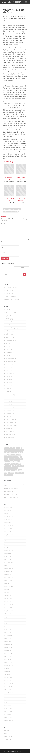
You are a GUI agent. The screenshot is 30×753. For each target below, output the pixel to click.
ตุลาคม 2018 (8, 705)
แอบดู (22, 472)
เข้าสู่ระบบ (6, 730)
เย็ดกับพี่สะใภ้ (9, 376)
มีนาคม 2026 (8, 522)
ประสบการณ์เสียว (9, 18)
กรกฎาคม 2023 (9, 598)
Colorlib (14, 751)
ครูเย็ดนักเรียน (9, 316)
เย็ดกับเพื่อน (8, 379)
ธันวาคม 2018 (8, 699)
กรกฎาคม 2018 (9, 714)
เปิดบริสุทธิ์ (17, 456)
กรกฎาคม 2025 (9, 547)
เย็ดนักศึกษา (6, 461)
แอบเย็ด (16, 211)
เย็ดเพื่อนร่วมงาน (7, 465)
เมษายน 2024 (8, 571)
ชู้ (21, 447)
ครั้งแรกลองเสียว (9, 313)
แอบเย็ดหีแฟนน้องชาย (9, 293)
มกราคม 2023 (8, 608)
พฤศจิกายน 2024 (9, 550)
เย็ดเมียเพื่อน (8, 410)
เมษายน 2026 (8, 519)
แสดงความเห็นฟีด (8, 736)
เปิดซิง (12, 456)
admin (15, 16)
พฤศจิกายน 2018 (9, 702)
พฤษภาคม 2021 (9, 641)
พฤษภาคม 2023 (9, 605)
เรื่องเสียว (20, 18)
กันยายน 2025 (8, 541)
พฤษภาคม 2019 (9, 684)
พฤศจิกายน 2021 (9, 623)
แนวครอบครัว (9, 434)
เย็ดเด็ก (15, 18)
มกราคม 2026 (8, 529)
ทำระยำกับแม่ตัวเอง (14, 494)
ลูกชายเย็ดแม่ (9, 349)
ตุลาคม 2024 (8, 553)
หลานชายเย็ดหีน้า (10, 361)
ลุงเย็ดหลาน (8, 346)
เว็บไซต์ (3, 252)
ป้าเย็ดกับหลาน (9, 331)
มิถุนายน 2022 (8, 614)
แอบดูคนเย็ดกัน (9, 437)
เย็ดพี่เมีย (8, 389)
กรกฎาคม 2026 (9, 510)
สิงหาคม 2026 (8, 507)
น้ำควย (20, 150)
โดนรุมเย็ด (11, 475)
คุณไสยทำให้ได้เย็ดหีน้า (14, 488)
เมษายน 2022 (8, 620)
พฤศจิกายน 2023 (9, 586)
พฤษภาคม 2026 (9, 516)
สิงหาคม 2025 (8, 544)
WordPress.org (7, 739)
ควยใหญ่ (7, 92)
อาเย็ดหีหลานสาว (10, 364)
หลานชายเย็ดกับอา (10, 358)
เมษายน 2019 (8, 687)
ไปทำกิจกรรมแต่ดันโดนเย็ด (10, 296)
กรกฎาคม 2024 (9, 562)
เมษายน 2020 (8, 668)
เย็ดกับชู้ (7, 367)
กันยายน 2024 (8, 556)
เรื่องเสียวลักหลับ (9, 422)
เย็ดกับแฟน (8, 382)
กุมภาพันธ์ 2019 (9, 693)
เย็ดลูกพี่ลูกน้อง (9, 395)
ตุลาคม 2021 (8, 626)
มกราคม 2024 (8, 580)
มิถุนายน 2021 (8, 638)
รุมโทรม (9, 452)
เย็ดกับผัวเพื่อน (9, 373)
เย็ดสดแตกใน (6, 211)
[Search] (24, 274)
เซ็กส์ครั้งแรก (6, 456)
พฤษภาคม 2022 (9, 617)
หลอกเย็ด (14, 209)
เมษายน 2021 (8, 644)
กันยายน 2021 (8, 629)
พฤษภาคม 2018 (9, 720)
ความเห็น (4, 223)
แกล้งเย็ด (20, 470)
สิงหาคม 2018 (8, 711)
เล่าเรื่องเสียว (9, 428)
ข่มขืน (5, 209)
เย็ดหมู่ (11, 463)
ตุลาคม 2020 (8, 650)
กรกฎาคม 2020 (9, 659)
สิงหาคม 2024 (8, 559)
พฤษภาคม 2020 (9, 665)
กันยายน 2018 (8, 708)
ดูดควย (6, 99)
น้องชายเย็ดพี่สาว (10, 322)
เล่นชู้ (16, 470)
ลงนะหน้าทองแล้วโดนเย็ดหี (10, 287)
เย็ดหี (21, 112)
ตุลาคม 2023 (8, 589)
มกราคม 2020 (8, 677)
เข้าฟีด (5, 733)
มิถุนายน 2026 (8, 513)
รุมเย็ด (7, 343)
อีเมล (2, 247)
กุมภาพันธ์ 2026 (9, 525)
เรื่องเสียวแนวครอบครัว (8, 470)
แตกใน (12, 211)
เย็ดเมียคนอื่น (15, 465)
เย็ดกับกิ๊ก (6, 459)
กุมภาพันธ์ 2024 (9, 577)
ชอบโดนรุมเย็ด (13, 491)
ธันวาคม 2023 (8, 583)
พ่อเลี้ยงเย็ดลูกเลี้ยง (10, 337)
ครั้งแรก (13, 447)
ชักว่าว (19, 96)
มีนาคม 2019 (8, 690)
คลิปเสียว (8, 319)
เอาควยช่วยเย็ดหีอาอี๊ (8, 290)
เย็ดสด (19, 209)
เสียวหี (24, 143)
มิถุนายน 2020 (8, 662)
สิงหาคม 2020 (8, 656)
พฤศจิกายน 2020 (9, 647)
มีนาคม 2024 (8, 574)
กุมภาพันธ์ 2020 (9, 674)
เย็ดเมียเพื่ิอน (6, 468)
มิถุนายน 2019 (8, 680)
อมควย (19, 454)
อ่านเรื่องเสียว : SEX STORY (11, 2)
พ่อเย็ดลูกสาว (9, 334)
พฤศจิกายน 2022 (9, 611)
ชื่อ (2, 241)
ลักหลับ (14, 452)
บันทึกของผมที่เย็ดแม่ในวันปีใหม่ (11, 299)
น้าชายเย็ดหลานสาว (10, 325)
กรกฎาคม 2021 (9, 635)
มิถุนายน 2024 (8, 565)
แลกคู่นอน (17, 472)
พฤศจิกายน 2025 (9, 535)
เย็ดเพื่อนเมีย (8, 407)
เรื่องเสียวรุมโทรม (10, 419)
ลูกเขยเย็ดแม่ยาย (10, 352)
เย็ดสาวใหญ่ (8, 398)
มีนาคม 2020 (8, 671)
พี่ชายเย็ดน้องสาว (10, 340)
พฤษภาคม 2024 (9, 568)
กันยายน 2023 (8, 592)
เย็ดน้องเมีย (8, 385)
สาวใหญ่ (9, 454)
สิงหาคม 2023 (8, 595)
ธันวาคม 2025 (8, 532)
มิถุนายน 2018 (8, 717)
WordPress (24, 751)
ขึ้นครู (5, 447)
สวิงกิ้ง (7, 355)
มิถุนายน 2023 (8, 601)
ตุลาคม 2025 (8, 538)
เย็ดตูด (21, 459)
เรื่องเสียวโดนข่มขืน (10, 425)
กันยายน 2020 (8, 653)
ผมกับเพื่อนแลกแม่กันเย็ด (15, 497)
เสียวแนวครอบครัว (10, 431)
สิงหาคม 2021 (8, 632)
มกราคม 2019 (8, 696)
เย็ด (21, 456)
